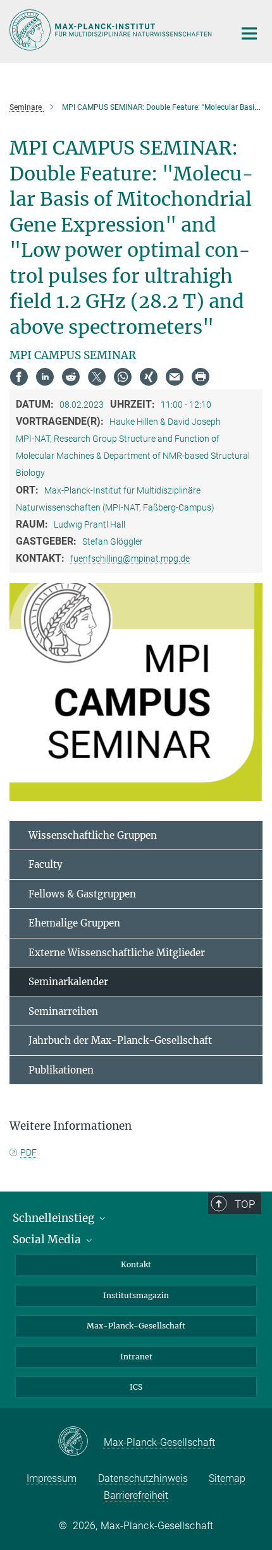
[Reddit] (70, 376)
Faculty (45, 864)
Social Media (48, 1239)
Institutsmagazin (136, 1295)
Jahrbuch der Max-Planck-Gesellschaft (120, 1040)
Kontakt (136, 1264)
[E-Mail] (174, 376)
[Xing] (148, 376)
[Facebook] (18, 376)
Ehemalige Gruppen (74, 923)
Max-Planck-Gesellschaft (136, 1325)
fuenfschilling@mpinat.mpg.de (130, 558)
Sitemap (227, 1478)
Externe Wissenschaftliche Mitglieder (116, 953)
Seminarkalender (68, 982)
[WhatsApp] (122, 376)
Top (245, 1204)
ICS (136, 1387)
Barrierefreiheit (136, 1495)
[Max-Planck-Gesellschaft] (81, 1442)
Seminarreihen (63, 1011)
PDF (28, 1152)
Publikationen (61, 1070)
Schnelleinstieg (55, 1218)
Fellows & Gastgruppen (82, 894)
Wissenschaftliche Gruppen (92, 835)
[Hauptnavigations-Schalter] (249, 33)
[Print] (200, 376)
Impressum (52, 1478)
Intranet (136, 1356)
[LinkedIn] (44, 376)
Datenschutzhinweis (143, 1478)
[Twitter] (96, 376)
